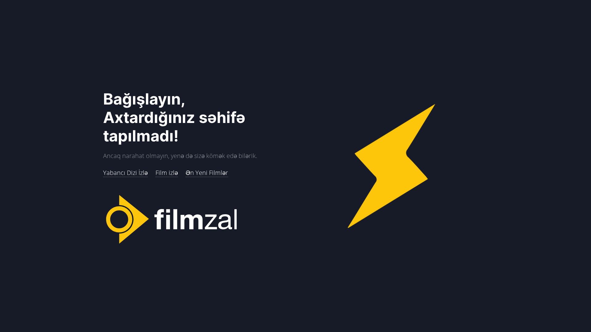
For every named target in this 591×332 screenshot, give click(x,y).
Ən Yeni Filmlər (207, 172)
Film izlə (166, 172)
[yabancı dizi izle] (199, 219)
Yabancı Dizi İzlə (125, 172)
